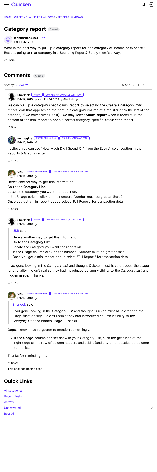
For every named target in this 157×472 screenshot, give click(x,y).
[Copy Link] (32, 42)
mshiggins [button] (24, 138)
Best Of (9, 413)
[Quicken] (21, 4)
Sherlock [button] (23, 95)
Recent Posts (13, 396)
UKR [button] (20, 171)
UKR (15, 231)
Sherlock (19, 304)
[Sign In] (151, 4)
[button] (8, 40)
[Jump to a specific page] (149, 85)
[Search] (143, 4)
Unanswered (78, 407)
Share (9, 60)
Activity (9, 402)
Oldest (21, 85)
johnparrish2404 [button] (26, 37)
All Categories (13, 390)
